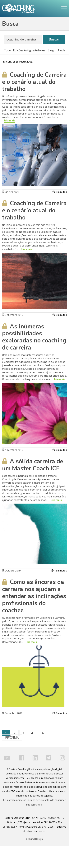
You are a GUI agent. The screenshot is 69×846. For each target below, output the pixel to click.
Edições (18, 50)
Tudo (7, 50)
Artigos (29, 50)
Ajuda (61, 50)
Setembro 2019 (13, 713)
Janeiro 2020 (11, 192)
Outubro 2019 (12, 570)
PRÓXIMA (12, 738)
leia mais (9, 120)
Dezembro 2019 (13, 315)
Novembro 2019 (13, 450)
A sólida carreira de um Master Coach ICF (32, 464)
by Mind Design (34, 838)
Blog (51, 50)
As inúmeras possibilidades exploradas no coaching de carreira (34, 337)
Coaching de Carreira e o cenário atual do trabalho (34, 82)
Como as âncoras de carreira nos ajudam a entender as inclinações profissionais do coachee (34, 596)
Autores (39, 50)
